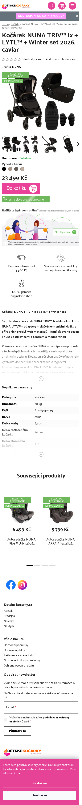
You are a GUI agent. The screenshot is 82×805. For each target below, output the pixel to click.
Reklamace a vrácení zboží (20, 656)
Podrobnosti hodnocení (61, 59)
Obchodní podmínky (16, 645)
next (78, 510)
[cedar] (10, 169)
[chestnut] (16, 169)
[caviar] (4, 169)
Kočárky (40, 397)
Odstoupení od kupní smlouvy (22, 661)
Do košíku (17, 188)
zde (17, 773)
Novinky (9, 621)
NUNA (16, 67)
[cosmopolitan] (22, 169)
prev (4, 510)
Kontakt (8, 611)
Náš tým (9, 626)
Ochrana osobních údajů (19, 666)
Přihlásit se (17, 731)
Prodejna (9, 616)
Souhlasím (39, 795)
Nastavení (39, 783)
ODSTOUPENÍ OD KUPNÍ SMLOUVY (41, 16)
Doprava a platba (14, 651)
